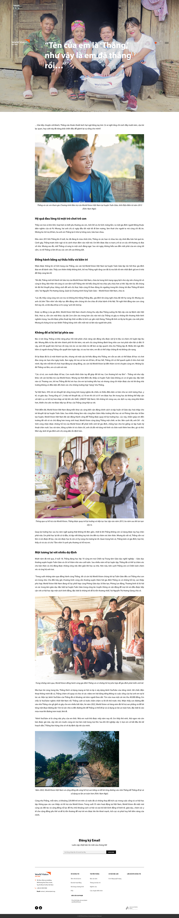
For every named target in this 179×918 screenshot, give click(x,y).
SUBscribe (111, 852)
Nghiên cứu (93, 887)
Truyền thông (108, 43)
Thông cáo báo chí (95, 883)
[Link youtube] (40, 907)
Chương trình (95, 43)
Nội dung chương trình (77, 887)
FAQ (72, 891)
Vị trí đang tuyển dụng (115, 878)
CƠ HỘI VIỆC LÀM (113, 874)
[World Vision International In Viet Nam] (21, 44)
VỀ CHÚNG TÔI (75, 874)
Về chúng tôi (83, 43)
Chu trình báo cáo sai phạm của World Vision (79, 901)
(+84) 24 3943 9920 (42, 888)
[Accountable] (132, 909)
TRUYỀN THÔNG (94, 874)
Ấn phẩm (119, 43)
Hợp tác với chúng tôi (142, 43)
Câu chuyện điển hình (96, 891)
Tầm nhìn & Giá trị (76, 878)
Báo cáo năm (93, 878)
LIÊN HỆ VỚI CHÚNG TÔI (134, 874)
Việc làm (128, 43)
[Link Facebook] (36, 907)
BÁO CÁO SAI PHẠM (77, 895)
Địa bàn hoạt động (76, 883)
